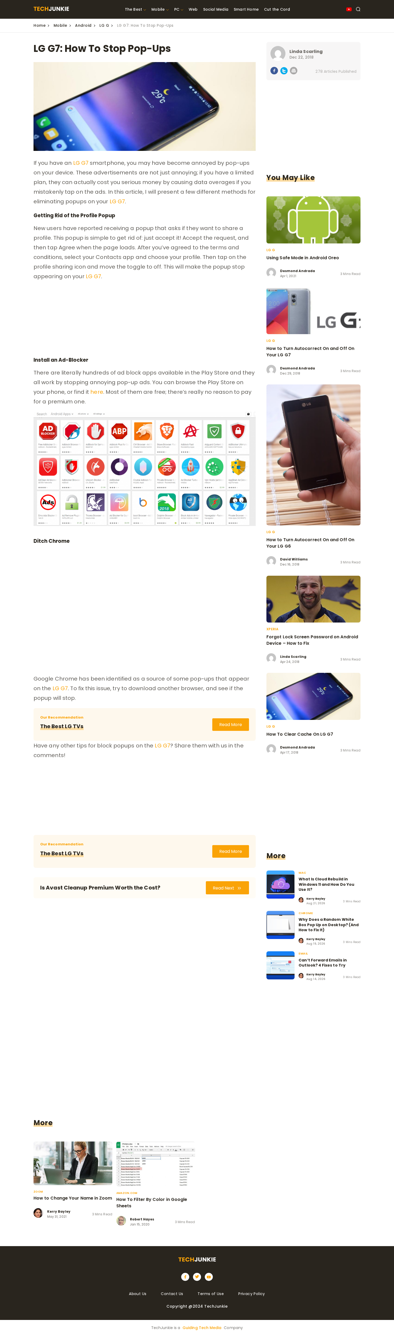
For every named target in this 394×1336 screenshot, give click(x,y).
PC (176, 9)
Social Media (215, 9)
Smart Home (246, 9)
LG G (104, 25)
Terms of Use (211, 1293)
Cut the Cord (277, 9)
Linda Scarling (306, 51)
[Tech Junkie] (51, 9)
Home (40, 25)
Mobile (158, 9)
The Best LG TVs (62, 726)
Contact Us (172, 1293)
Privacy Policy (251, 1293)
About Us (137, 1293)
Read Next (224, 888)
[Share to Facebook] (274, 71)
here (96, 392)
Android (83, 25)
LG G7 (81, 163)
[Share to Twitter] (284, 71)
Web (193, 9)
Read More (230, 725)
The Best (133, 9)
